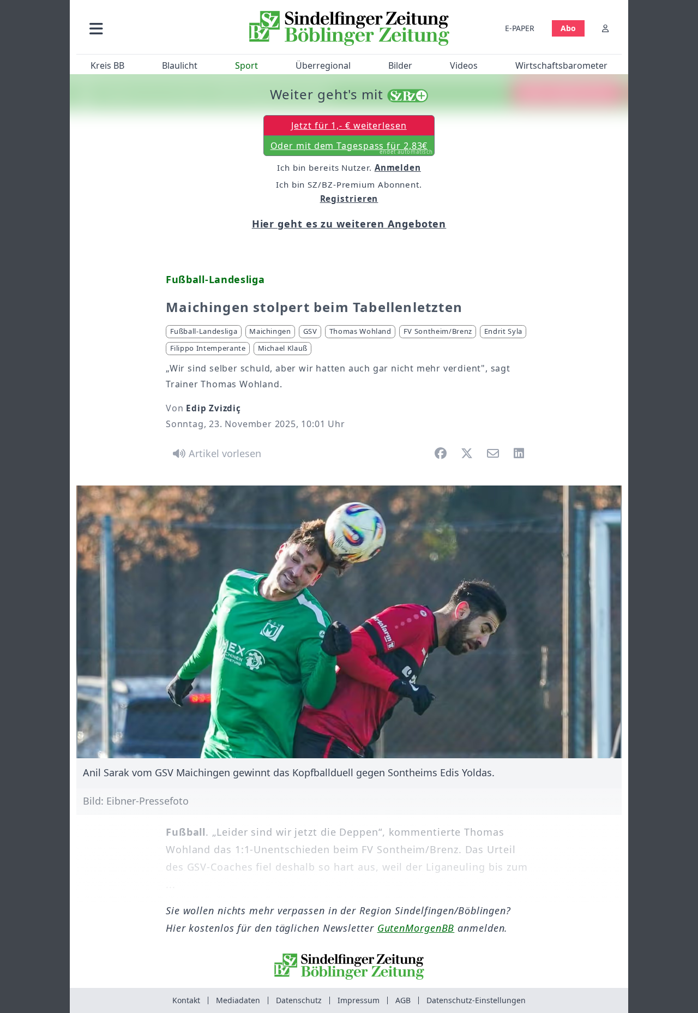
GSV (310, 331)
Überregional (323, 65)
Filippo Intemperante (208, 348)
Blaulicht (179, 65)
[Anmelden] (605, 28)
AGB (403, 1000)
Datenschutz (299, 1000)
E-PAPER (519, 28)
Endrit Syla (503, 331)
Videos (464, 65)
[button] (154, 28)
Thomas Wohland (360, 331)
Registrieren (349, 198)
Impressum (359, 1000)
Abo (568, 28)
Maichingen (270, 331)
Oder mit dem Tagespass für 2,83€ (352, 148)
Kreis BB (107, 65)
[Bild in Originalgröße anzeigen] (349, 621)
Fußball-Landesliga (204, 331)
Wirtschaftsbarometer (561, 65)
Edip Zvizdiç (213, 408)
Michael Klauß (283, 348)
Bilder (400, 65)
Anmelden (398, 167)
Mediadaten (238, 1000)
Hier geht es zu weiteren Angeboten (349, 223)
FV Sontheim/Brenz (438, 331)
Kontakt (186, 1000)
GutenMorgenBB (416, 927)
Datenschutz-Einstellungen (476, 1000)
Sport (246, 65)
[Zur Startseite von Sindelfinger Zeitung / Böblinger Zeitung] (349, 28)
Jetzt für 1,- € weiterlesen (348, 125)
